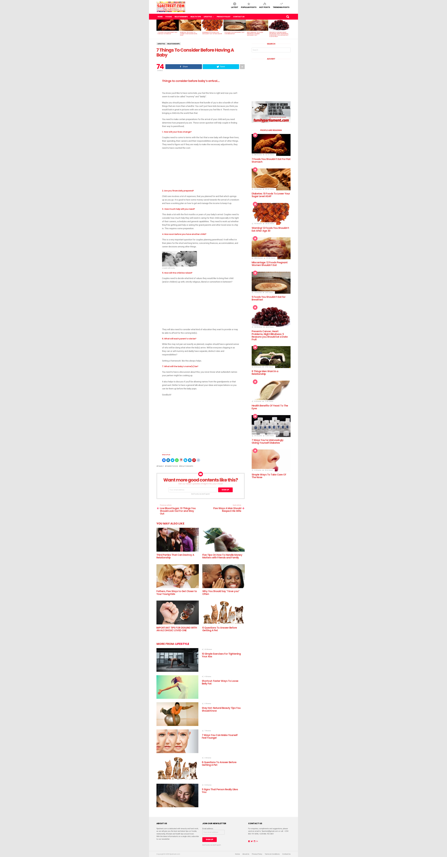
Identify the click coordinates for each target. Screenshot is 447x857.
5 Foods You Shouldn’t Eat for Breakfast (234, 33)
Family (161, 466)
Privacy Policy (223, 16)
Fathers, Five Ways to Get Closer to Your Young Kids (176, 593)
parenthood (172, 466)
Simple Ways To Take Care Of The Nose (269, 476)
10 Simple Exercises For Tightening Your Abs (221, 655)
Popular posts (248, 7)
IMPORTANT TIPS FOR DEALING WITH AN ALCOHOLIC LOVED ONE (176, 629)
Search (287, 17)
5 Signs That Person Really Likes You (220, 791)
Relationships (181, 16)
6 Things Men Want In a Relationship (265, 373)
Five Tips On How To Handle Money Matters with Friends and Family (222, 556)
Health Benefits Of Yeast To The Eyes (270, 407)
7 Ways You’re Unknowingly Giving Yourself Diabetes (267, 441)
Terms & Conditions (272, 854)
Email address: (207, 829)
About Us (245, 854)
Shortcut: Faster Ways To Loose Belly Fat (220, 682)
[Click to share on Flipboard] (181, 460)
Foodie (168, 16)
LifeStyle (208, 16)
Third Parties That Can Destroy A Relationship (175, 556)
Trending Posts (281, 7)
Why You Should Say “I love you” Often (221, 593)
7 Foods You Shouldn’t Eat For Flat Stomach (167, 33)
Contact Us (238, 16)
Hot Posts (264, 7)
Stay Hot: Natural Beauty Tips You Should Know (221, 709)
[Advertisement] (181, 169)
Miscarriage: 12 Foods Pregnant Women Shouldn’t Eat (255, 33)
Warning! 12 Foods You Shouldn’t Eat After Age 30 (212, 33)
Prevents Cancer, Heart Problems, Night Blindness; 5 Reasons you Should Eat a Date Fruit (278, 34)
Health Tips (195, 16)
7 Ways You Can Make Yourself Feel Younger (220, 736)
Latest (234, 7)
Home (160, 16)
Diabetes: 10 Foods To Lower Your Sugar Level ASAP (188, 33)
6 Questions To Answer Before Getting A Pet (219, 629)
